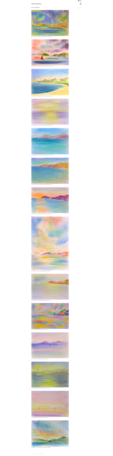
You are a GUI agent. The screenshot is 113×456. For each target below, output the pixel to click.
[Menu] (80, 4)
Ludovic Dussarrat (36, 4)
